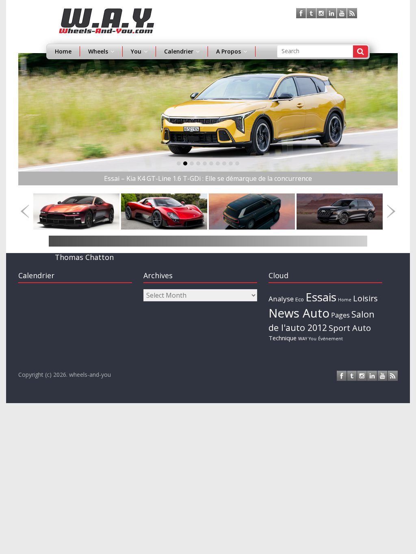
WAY (302, 338)
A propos (228, 51)
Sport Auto (350, 327)
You (312, 338)
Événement (330, 338)
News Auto (299, 313)
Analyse (281, 298)
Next (391, 211)
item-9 (237, 163)
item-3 (198, 163)
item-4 (205, 163)
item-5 (211, 163)
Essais (321, 297)
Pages (340, 315)
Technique (283, 338)
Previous (25, 211)
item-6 (218, 163)
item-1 (185, 163)
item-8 (231, 163)
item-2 (192, 163)
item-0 (179, 163)
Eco (299, 299)
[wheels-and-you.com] (106, 13)
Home (63, 51)
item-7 (224, 163)
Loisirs (365, 298)
